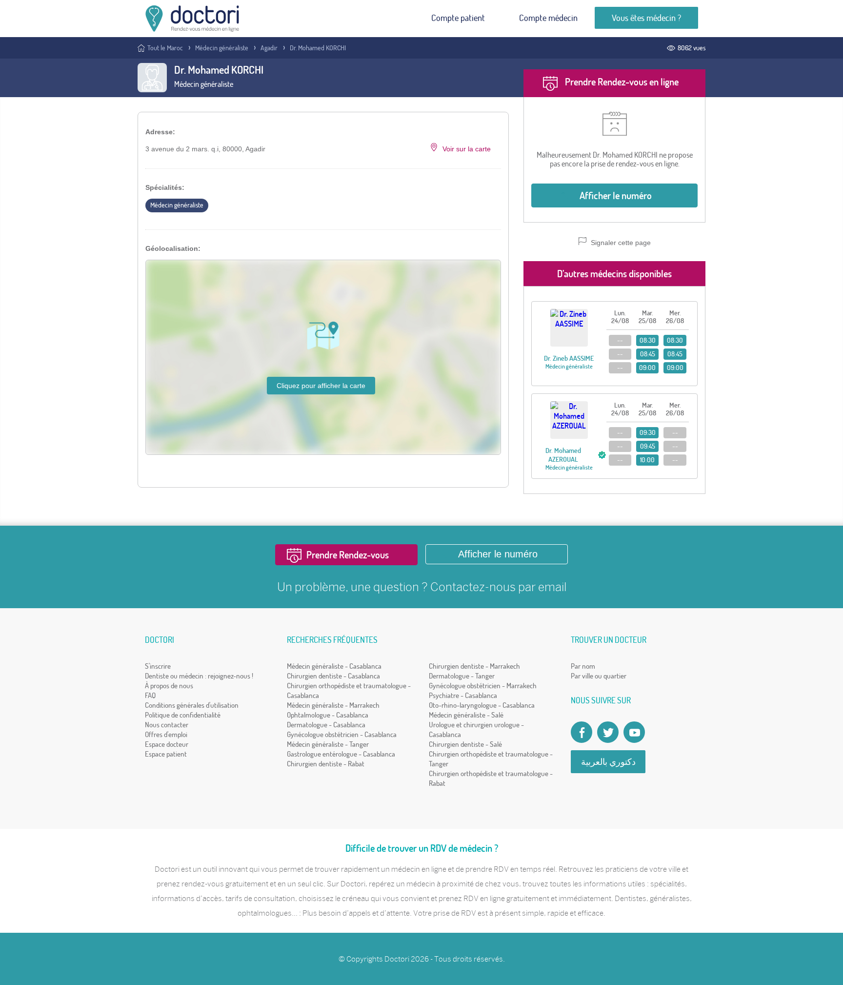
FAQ (150, 695)
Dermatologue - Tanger (462, 675)
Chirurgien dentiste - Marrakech (474, 666)
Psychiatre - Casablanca (463, 695)
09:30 (648, 432)
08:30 (648, 340)
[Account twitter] (608, 732)
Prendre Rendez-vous (347, 555)
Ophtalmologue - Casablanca (327, 714)
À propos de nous (169, 685)
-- (620, 340)
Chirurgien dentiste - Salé (465, 744)
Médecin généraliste (221, 47)
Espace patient (166, 754)
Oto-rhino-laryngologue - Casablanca (482, 705)
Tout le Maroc (165, 47)
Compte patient (458, 17)
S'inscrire (158, 666)
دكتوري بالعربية (608, 761)
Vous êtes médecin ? (646, 17)
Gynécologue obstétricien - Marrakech (483, 685)
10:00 (647, 459)
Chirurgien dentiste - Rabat (325, 763)
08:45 (647, 353)
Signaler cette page (620, 242)
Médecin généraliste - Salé (466, 714)
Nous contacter (166, 724)
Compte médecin (548, 17)
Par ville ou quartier (598, 675)
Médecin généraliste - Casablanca (334, 666)
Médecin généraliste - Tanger (328, 744)
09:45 (647, 446)
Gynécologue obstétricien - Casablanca (342, 734)
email (552, 587)
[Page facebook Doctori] (581, 732)
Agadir (269, 47)
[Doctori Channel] (634, 732)
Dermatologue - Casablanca (326, 724)
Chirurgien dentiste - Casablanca (333, 675)
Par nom (583, 666)
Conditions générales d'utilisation (192, 705)
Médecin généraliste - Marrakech (333, 705)
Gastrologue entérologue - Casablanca (341, 754)
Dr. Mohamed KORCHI (318, 47)
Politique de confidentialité (183, 714)
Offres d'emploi (166, 734)
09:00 (647, 367)
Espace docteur (166, 744)
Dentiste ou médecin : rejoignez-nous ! (199, 675)
